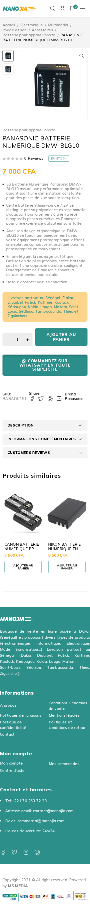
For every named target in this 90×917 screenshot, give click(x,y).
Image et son (14, 30)
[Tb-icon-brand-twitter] (14, 852)
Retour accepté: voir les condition (37, 282)
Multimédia (58, 25)
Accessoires (42, 30)
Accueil (8, 25)
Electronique (31, 25)
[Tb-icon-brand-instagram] (26, 852)
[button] (81, 55)
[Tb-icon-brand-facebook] (3, 852)
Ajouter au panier (61, 337)
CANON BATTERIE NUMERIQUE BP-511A (21, 549)
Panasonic (74, 398)
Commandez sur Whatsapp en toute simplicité (45, 365)
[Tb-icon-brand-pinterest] (37, 852)
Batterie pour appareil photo (29, 35)
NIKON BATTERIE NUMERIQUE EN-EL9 (64, 549)
